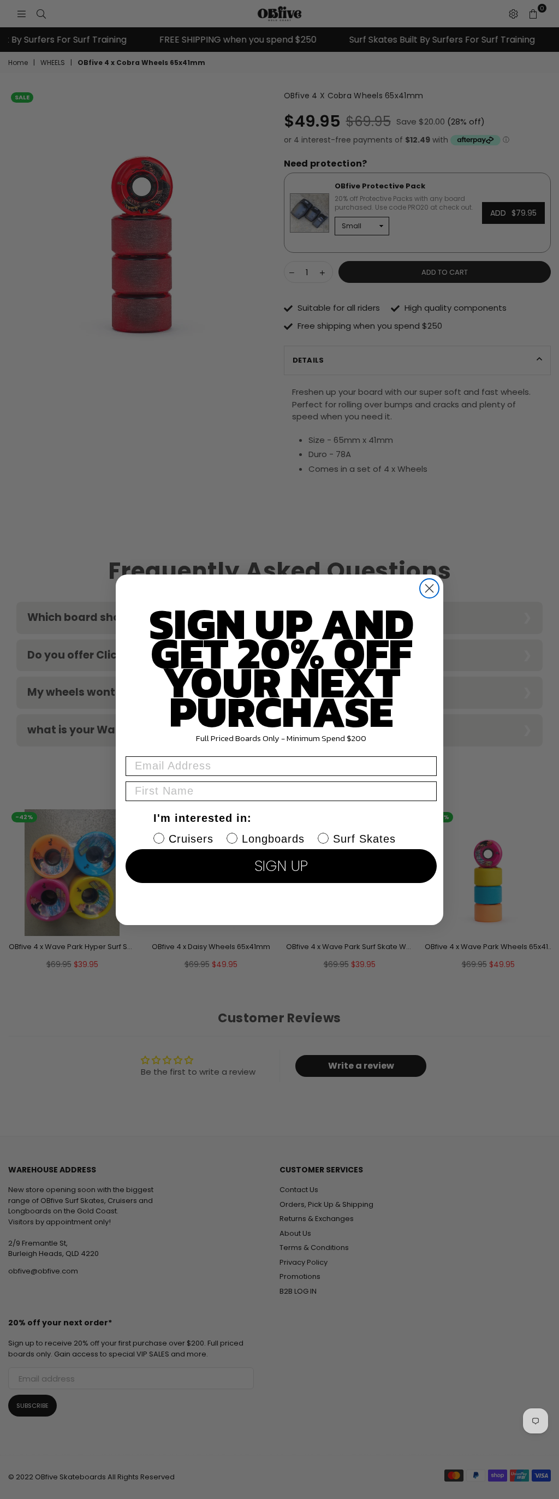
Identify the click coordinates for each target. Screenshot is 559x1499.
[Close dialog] (429, 588)
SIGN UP (281, 866)
